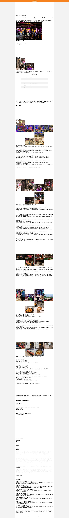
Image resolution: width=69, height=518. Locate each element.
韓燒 (31, 20)
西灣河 (38, 470)
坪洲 (25, 472)
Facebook (18, 442)
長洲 (46, 470)
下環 (29, 470)
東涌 (33, 470)
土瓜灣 (23, 469)
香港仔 (26, 470)
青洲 (21, 472)
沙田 (34, 468)
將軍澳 (38, 468)
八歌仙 (37, 20)
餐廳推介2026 (18, 15)
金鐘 (16, 471)
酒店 (28, 21)
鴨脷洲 (44, 470)
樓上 (25, 21)
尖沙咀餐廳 (22, 15)
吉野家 (45, 20)
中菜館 (23, 43)
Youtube (18, 441)
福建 (17, 21)
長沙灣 (17, 469)
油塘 (22, 471)
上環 (36, 21)
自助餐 (42, 21)
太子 (50, 468)
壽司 (40, 21)
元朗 (19, 468)
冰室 (23, 20)
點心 (21, 43)
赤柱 (45, 471)
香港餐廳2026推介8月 (19, 475)
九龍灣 (45, 468)
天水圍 (19, 469)
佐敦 (49, 468)
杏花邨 (31, 472)
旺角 (38, 20)
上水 (22, 470)
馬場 (20, 472)
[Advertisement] (34, 9)
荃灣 (22, 468)
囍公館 (25, 15)
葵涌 (47, 468)
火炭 (40, 470)
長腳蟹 (20, 20)
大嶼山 (41, 471)
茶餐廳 (30, 21)
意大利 (22, 20)
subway (40, 20)
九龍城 (33, 469)
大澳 (27, 472)
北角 (21, 469)
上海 (49, 20)
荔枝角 (45, 469)
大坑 (34, 471)
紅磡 (36, 468)
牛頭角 (36, 470)
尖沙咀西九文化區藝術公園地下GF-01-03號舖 (33, 482)
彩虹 (50, 471)
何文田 (21, 471)
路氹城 (37, 469)
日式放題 (33, 21)
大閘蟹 (21, 21)
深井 (16, 472)
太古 (28, 470)
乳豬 (50, 20)
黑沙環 (47, 469)
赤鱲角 (42, 470)
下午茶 (35, 20)
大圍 (41, 469)
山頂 (47, 471)
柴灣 (48, 469)
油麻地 (35, 469)
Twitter (18, 444)
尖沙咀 (17, 468)
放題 (27, 20)
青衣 (16, 470)
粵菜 (16, 43)
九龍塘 (28, 471)
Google (18, 445)
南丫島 (29, 472)
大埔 (39, 468)
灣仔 (29, 468)
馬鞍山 (27, 469)
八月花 (25, 20)
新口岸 (50, 470)
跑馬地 (49, 471)
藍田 (34, 470)
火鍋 (26, 21)
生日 (33, 20)
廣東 (18, 43)
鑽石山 (32, 471)
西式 (22, 21)
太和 (39, 471)
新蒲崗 (31, 469)
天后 (24, 470)
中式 (31, 21)
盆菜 (46, 20)
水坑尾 (43, 471)
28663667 (40, 102)
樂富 (30, 471)
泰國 (42, 20)
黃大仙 (51, 469)
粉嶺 (42, 469)
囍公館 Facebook (21, 414)
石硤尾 (25, 471)
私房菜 (38, 21)
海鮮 (28, 20)
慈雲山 (48, 470)
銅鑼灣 (27, 468)
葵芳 (28, 469)
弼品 (48, 20)
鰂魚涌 (21, 470)
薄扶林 (36, 471)
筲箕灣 (19, 470)
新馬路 (39, 469)
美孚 (26, 471)
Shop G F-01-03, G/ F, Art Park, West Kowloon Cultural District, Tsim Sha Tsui (28, 407)
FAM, (17, 407)
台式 (35, 21)
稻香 (24, 21)
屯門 (23, 468)
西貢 (31, 470)
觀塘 (43, 20)
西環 (41, 468)
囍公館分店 (18, 440)
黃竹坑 (19, 471)
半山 (37, 471)
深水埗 (31, 468)
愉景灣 (23, 472)
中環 (33, 468)
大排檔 (19, 21)
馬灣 (18, 472)
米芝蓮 (30, 20)
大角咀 (43, 468)
